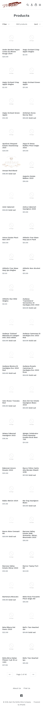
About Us (17, 688)
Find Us (27, 688)
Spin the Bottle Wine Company (20, 702)
